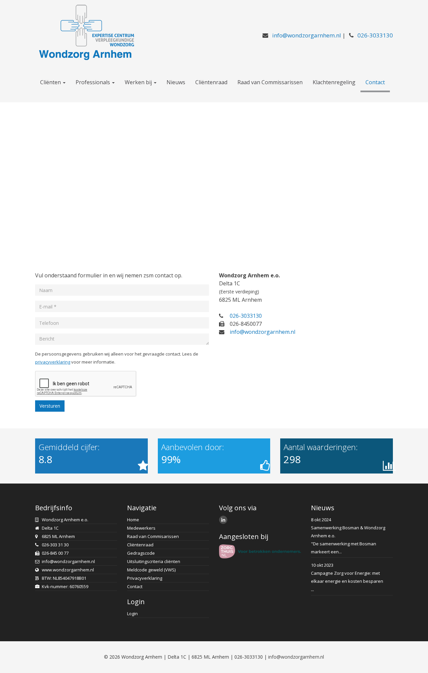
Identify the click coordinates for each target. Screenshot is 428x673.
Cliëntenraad (211, 82)
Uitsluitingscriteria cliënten (153, 561)
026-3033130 (375, 35)
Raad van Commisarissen (153, 536)
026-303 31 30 (55, 545)
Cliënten (51, 82)
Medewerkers (141, 528)
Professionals (93, 82)
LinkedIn (224, 521)
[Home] (85, 31)
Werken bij (139, 82)
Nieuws (176, 82)
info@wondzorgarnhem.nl (306, 35)
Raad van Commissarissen (270, 82)
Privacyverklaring (144, 578)
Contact (375, 82)
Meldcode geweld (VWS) (151, 570)
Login (132, 614)
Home (133, 520)
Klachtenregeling (334, 82)
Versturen (49, 406)
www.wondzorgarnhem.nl (68, 570)
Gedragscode (141, 553)
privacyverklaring (52, 362)
